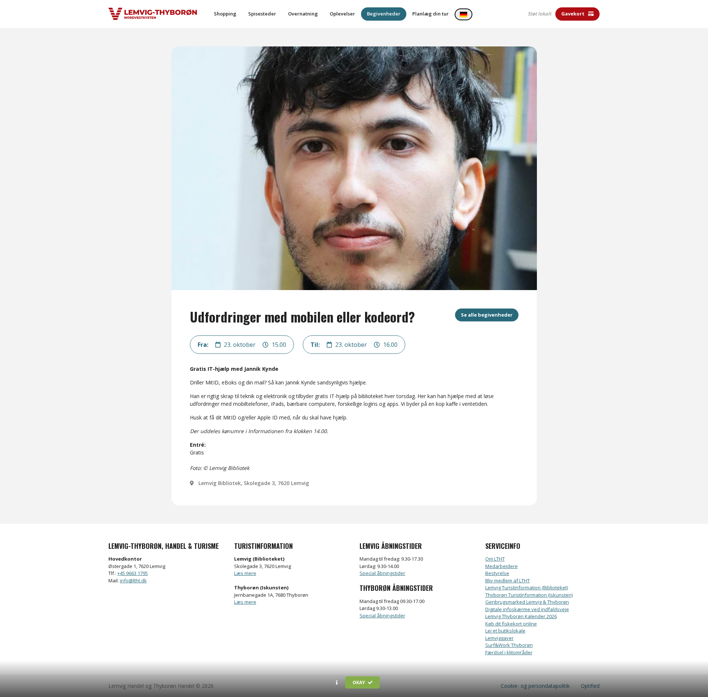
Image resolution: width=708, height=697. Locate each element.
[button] (337, 682)
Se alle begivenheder (487, 314)
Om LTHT (495, 558)
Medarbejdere (501, 566)
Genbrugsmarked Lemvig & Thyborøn (527, 602)
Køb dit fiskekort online (511, 623)
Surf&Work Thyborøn (509, 645)
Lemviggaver (499, 638)
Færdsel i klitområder (508, 652)
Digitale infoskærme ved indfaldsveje (527, 609)
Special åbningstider (382, 573)
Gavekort (573, 13)
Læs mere (245, 573)
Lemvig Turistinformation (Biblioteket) (526, 587)
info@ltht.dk (133, 580)
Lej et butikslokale (505, 630)
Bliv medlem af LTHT (507, 580)
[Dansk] (463, 14)
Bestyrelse (497, 573)
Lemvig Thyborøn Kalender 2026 (521, 616)
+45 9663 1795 (132, 573)
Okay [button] (359, 682)
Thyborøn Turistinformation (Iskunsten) (529, 595)
